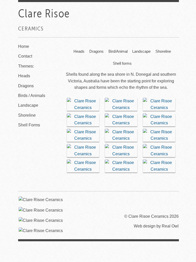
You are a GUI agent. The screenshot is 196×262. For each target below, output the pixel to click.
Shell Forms (29, 125)
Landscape (28, 105)
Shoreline (27, 115)
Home (23, 46)
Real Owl (170, 226)
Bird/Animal (117, 51)
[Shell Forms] (83, 104)
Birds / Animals (31, 95)
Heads (24, 76)
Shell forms (122, 63)
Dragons (26, 86)
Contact (25, 56)
